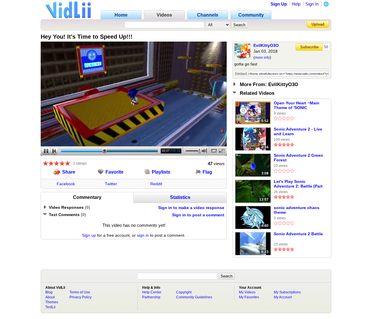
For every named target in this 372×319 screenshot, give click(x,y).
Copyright (184, 292)
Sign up (89, 235)
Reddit (156, 183)
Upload (318, 24)
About (50, 297)
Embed (241, 74)
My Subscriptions (287, 292)
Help (296, 3)
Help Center (151, 292)
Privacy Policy (80, 297)
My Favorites (249, 297)
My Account (283, 297)
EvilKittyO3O (266, 45)
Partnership (151, 297)
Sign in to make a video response (191, 207)
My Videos (247, 292)
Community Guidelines (194, 297)
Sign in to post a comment (198, 215)
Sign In (312, 3)
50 (326, 47)
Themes (51, 302)
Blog (49, 292)
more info (262, 58)
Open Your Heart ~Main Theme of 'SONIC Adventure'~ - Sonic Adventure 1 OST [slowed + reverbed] (296, 106)
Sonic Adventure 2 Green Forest (298, 157)
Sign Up (279, 3)
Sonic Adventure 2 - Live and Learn (298, 131)
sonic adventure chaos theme (296, 210)
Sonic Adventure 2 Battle (298, 233)
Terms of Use (79, 292)
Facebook (66, 183)
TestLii (50, 307)
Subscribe (309, 47)
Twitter (111, 183)
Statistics (180, 197)
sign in (143, 235)
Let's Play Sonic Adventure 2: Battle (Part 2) (298, 184)
